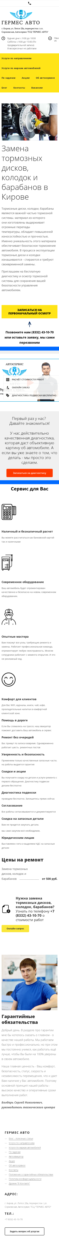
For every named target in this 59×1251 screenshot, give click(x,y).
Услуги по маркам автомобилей (25, 1147)
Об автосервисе (45, 77)
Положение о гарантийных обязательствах (31, 1174)
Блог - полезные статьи (21, 1138)
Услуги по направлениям (21, 1142)
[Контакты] (29, 3)
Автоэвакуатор (16, 1156)
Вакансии (37, 87)
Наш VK (56, 39)
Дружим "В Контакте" (19, 1183)
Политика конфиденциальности (25, 1178)
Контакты (19, 87)
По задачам (14, 1151)
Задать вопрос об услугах (24, 1231)
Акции (26, 77)
